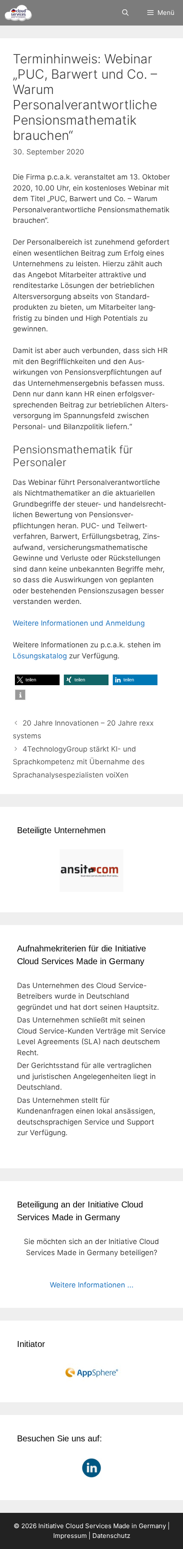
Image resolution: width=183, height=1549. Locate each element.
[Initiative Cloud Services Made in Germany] (18, 13)
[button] (37, 680)
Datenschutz (111, 1536)
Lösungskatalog (40, 656)
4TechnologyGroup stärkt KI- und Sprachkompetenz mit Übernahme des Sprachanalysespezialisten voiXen (79, 762)
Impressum (70, 1536)
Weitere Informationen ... (92, 1285)
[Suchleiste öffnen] (124, 13)
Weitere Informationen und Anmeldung (79, 623)
